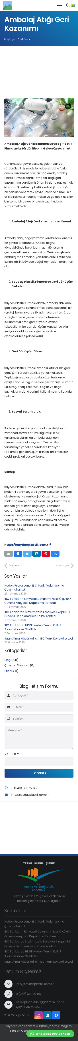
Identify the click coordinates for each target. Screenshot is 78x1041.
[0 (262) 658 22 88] (10, 994)
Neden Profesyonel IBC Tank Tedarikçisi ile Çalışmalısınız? (34, 587)
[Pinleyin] (46, 554)
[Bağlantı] (7, 5)
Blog (7, 660)
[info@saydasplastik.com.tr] (8, 794)
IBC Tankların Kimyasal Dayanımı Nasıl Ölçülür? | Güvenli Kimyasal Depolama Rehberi (38, 601)
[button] (50, 1033)
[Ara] (68, 5)
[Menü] (59, 5)
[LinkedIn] (47, 1015)
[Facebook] (56, 1015)
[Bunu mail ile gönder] (8, 554)
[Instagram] (38, 1015)
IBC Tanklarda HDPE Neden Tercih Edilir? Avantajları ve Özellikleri (32, 627)
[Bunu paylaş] (18, 554)
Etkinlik (9, 671)
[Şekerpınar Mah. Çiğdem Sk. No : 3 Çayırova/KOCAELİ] (10, 1005)
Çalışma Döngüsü (16, 665)
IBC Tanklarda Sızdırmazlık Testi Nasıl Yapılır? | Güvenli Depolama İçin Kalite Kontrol (37, 614)
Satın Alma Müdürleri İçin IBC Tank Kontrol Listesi (38, 638)
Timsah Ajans (19, 1031)
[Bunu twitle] (27, 554)
